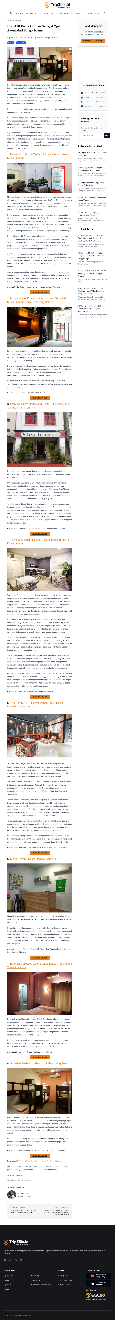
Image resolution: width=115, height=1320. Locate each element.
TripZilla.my (8, 1285)
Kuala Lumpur (21, 42)
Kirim (107, 135)
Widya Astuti (23, 1193)
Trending (19, 13)
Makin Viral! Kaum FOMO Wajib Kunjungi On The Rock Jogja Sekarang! (92, 273)
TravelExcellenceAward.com (41, 1285)
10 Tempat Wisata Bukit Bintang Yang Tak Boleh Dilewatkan (40, 1161)
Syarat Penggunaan (65, 1280)
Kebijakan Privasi (64, 1285)
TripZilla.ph (7, 1289)
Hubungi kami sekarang (92, 41)
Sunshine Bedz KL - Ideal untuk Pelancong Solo (38, 1063)
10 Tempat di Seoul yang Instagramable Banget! (88, 213)
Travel (9, 20)
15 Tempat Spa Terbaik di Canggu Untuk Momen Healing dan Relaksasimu (92, 309)
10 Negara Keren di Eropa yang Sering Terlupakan (91, 183)
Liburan (43, 13)
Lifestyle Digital (58, 13)
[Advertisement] (93, 64)
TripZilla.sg (35, 1276)
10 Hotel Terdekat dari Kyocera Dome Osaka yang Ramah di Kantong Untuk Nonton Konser (90, 238)
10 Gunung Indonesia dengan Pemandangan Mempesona (90, 168)
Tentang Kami (91, 13)
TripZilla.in (7, 1280)
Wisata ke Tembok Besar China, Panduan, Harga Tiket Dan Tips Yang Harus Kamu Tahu (91, 291)
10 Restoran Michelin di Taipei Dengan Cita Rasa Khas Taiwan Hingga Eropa (91, 256)
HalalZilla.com (36, 1280)
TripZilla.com (8, 1276)
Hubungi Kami (63, 1276)
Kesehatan (76, 13)
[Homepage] (11, 13)
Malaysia (18, 20)
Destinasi (30, 13)
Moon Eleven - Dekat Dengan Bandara (33, 858)
